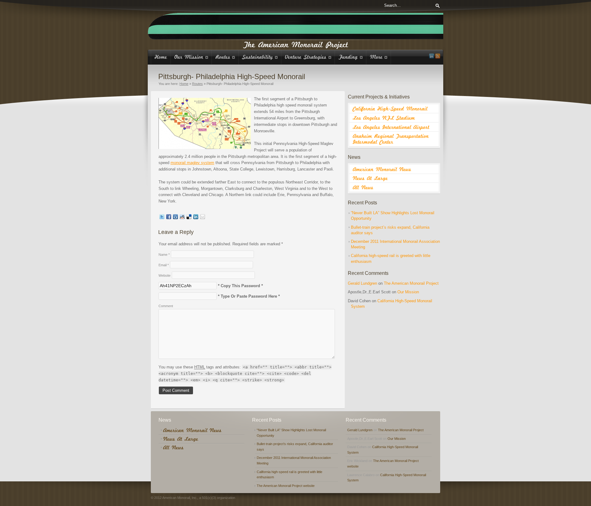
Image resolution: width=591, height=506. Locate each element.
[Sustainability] (260, 57)
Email (164, 265)
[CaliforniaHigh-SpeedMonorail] (394, 109)
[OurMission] (191, 57)
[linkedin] (431, 56)
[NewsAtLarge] (394, 178)
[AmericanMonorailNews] (394, 169)
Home (183, 84)
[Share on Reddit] (182, 217)
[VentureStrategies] (308, 57)
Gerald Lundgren (362, 283)
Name (164, 254)
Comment (166, 306)
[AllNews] (394, 187)
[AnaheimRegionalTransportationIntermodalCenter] (394, 139)
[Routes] (225, 57)
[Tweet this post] (162, 217)
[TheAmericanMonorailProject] (295, 44)
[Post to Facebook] (168, 217)
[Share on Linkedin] (195, 217)
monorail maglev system (192, 162)
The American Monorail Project (411, 283)
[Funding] (350, 57)
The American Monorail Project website (286, 486)
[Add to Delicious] (189, 217)
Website (165, 275)
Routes (197, 84)
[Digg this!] (175, 217)
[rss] (437, 56)
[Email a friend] (202, 217)
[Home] (161, 57)
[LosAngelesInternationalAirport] (394, 127)
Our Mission (408, 292)
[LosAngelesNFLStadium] (394, 117)
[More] (378, 57)
